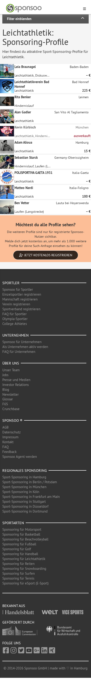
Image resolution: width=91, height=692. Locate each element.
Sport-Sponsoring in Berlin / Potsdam (29, 482)
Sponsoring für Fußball (19, 544)
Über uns (10, 363)
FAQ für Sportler (14, 314)
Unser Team (11, 370)
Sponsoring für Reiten (18, 563)
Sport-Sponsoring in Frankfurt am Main (31, 496)
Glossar (7, 399)
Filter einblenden (19, 19)
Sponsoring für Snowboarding (24, 568)
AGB (5, 427)
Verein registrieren (16, 304)
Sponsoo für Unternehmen (22, 342)
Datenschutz (11, 432)
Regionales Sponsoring (24, 470)
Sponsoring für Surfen (18, 573)
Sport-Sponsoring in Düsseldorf (25, 506)
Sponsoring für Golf (16, 549)
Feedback (9, 451)
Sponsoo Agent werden (19, 456)
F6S (5, 404)
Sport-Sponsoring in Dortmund (25, 511)
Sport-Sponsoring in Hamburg (24, 477)
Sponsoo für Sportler (17, 289)
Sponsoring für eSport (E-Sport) (25, 583)
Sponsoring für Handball (20, 554)
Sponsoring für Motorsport (21, 529)
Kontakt (8, 442)
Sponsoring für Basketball (21, 534)
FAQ (5, 447)
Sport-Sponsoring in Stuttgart (24, 501)
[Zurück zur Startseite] (43, 8)
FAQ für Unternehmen (18, 351)
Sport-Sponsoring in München (24, 487)
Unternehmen (15, 335)
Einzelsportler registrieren (21, 294)
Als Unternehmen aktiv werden (25, 346)
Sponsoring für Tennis (18, 578)
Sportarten (13, 522)
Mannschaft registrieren (20, 299)
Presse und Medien (16, 380)
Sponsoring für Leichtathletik (23, 559)
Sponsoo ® (12, 420)
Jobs (5, 375)
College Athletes (14, 323)
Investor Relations (15, 384)
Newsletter (10, 394)
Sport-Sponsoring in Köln (20, 491)
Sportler (11, 282)
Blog (5, 389)
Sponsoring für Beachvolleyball (25, 539)
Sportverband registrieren (21, 309)
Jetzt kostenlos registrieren (47, 255)
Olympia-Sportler (15, 319)
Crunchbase (11, 409)
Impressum (10, 437)
